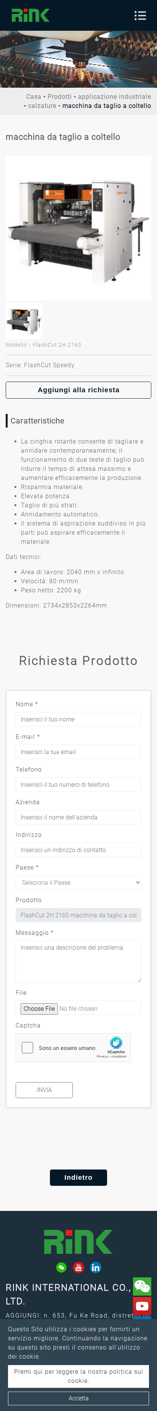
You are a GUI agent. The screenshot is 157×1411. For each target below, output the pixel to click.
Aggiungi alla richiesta (79, 390)
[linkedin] (95, 1267)
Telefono (29, 769)
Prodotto (29, 900)
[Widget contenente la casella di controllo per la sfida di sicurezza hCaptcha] (73, 1047)
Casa (34, 96)
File (21, 992)
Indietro (78, 1177)
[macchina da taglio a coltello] (78, 228)
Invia (44, 1090)
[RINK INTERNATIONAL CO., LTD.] (31, 15)
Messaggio (35, 932)
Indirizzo (29, 834)
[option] (78, 228)
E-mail (28, 736)
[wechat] (61, 1267)
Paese (27, 867)
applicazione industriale (114, 96)
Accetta (79, 1398)
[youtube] (78, 1267)
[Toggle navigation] (140, 15)
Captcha (28, 1025)
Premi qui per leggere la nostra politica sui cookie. (78, 1376)
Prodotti (60, 96)
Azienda (28, 802)
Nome (27, 704)
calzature (42, 105)
